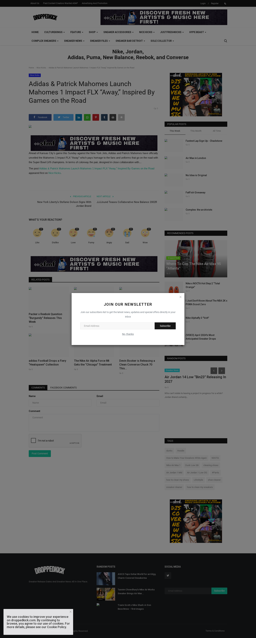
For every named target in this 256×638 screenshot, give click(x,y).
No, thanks (128, 334)
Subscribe (165, 325)
